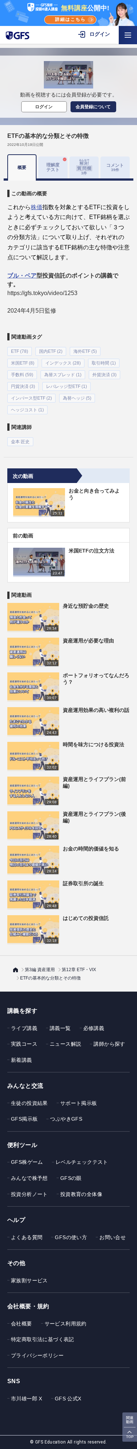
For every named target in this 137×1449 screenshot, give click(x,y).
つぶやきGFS (66, 1119)
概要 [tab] (22, 167)
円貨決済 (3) (23, 386)
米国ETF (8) (22, 363)
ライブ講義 (24, 1028)
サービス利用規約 (66, 1324)
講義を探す (22, 1011)
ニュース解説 (65, 1044)
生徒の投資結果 (29, 1103)
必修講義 (93, 1028)
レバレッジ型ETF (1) (66, 386)
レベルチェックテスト (82, 1162)
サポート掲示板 (78, 1103)
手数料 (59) (22, 374)
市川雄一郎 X (26, 1398)
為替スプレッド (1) (62, 374)
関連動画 (129, 1420)
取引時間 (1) (104, 363)
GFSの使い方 (71, 1237)
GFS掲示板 (24, 1119)
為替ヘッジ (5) (77, 398)
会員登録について (93, 106)
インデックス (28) (63, 363)
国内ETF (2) (50, 351)
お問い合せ (112, 1237)
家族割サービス (29, 1280)
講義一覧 (60, 1028)
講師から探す (109, 1044)
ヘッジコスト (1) (27, 409)
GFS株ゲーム (27, 1162)
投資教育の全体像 (81, 1194)
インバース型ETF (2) (31, 398)
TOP (130, 1437)
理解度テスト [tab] (53, 167)
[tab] (84, 167)
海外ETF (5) (85, 351)
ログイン (44, 106)
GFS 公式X (68, 1398)
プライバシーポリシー (37, 1355)
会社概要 (21, 1324)
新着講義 (21, 1060)
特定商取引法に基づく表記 (42, 1339)
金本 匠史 (20, 441)
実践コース (24, 1044)
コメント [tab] (115, 167)
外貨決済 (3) (104, 374)
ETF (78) (19, 351)
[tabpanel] (68, 313)
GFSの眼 (71, 1178)
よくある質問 (26, 1237)
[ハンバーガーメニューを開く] (128, 35)
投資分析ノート (29, 1194)
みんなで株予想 (29, 1178)
